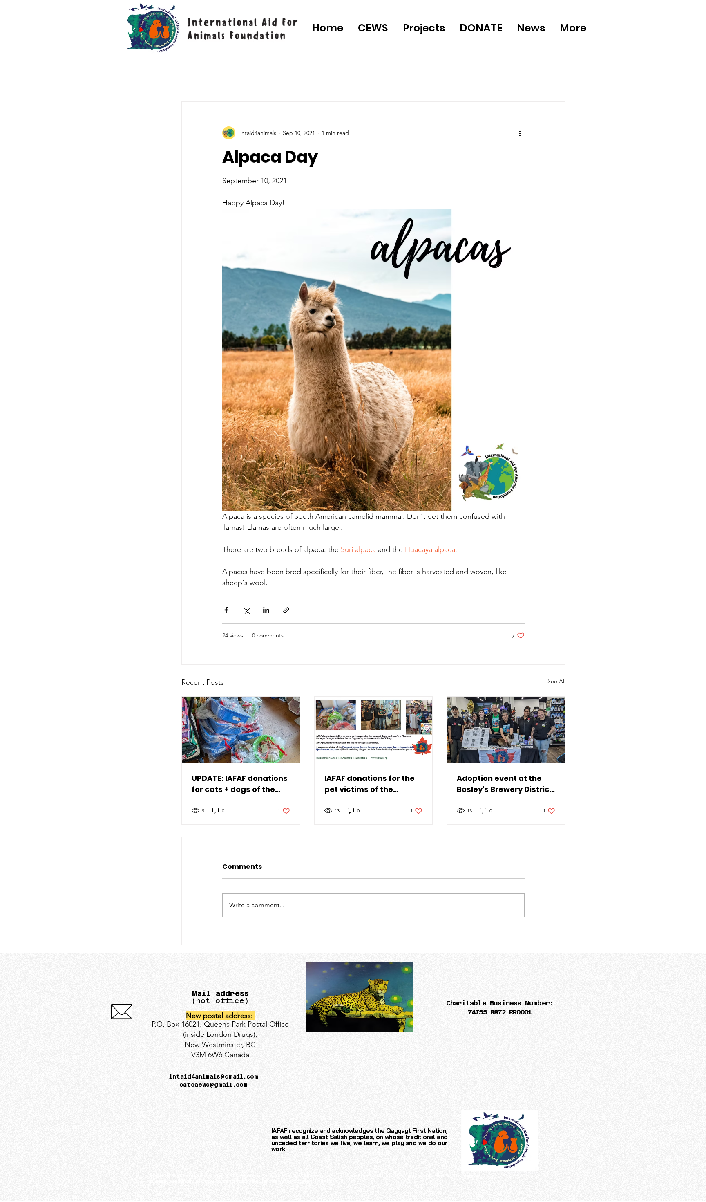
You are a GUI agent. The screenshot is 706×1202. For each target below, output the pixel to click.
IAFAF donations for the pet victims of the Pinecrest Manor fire (369, 784)
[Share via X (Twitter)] (246, 610)
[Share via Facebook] (226, 610)
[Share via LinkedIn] (266, 610)
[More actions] (520, 133)
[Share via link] (286, 610)
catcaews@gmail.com (213, 1084)
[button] (480, 28)
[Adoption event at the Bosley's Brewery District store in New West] (506, 730)
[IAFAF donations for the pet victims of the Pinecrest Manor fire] (374, 730)
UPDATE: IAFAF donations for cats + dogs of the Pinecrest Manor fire (240, 784)
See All (556, 681)
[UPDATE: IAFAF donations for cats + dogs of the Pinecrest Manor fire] (241, 730)
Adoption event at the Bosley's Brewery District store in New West (505, 784)
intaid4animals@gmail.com (213, 1076)
